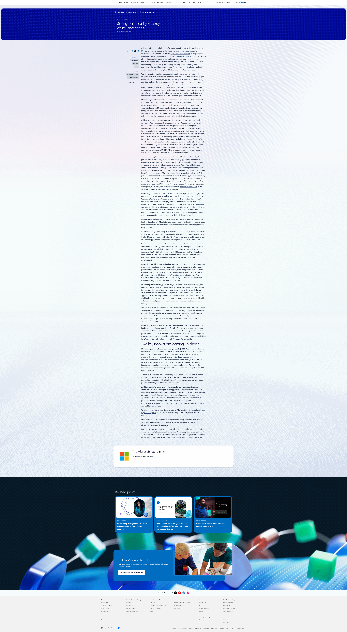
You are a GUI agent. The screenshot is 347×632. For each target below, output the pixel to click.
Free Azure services (130, 608)
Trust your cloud (105, 614)
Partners (159, 2)
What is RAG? (226, 622)
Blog (200, 605)
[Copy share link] (128, 51)
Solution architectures (155, 608)
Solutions (142, 2)
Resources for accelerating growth (158, 605)
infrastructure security (187, 56)
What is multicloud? (227, 605)
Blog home (120, 12)
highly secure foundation (180, 54)
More (199, 2)
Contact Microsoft (182, 628)
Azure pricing (129, 605)
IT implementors (133, 77)
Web (136, 66)
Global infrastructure (106, 608)
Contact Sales (191, 2)
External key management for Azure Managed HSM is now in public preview (132, 526)
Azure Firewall (190, 157)
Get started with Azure (106, 605)
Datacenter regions (105, 611)
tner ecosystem (150, 413)
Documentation (202, 602)
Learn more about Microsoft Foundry (131, 572)
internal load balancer (188, 187)
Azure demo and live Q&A (156, 614)
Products (133, 2)
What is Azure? (104, 602)
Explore (126, 2)
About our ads (229, 628)
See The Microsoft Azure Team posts (142, 456)
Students (201, 611)
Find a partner (177, 608)
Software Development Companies (182, 602)
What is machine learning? (229, 608)
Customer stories (105, 619)
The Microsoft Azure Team (125, 31)
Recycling (221, 628)
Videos (200, 619)
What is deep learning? (228, 611)
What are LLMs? (226, 617)
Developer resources (203, 608)
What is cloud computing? (229, 602)
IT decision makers (132, 74)
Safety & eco (214, 628)
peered (163, 189)
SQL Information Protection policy (171, 275)
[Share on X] (135, 51)
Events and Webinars (204, 614)
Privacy (190, 628)
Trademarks (206, 628)
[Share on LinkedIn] (138, 51)
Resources (168, 2)
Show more (132, 82)
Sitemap (174, 628)
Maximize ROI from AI (131, 617)
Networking (134, 60)
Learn (176, 2)
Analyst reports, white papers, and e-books (209, 617)
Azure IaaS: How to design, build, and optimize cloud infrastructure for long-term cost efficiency (173, 526)
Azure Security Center (182, 290)
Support (183, 2)
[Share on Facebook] (131, 51)
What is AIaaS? (226, 614)
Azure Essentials (105, 617)
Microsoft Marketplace (179, 605)
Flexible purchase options (132, 611)
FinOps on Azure (130, 614)
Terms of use (198, 628)
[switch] (241, 2)
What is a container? (227, 619)
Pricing (151, 2)
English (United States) (109, 627)
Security (135, 63)
